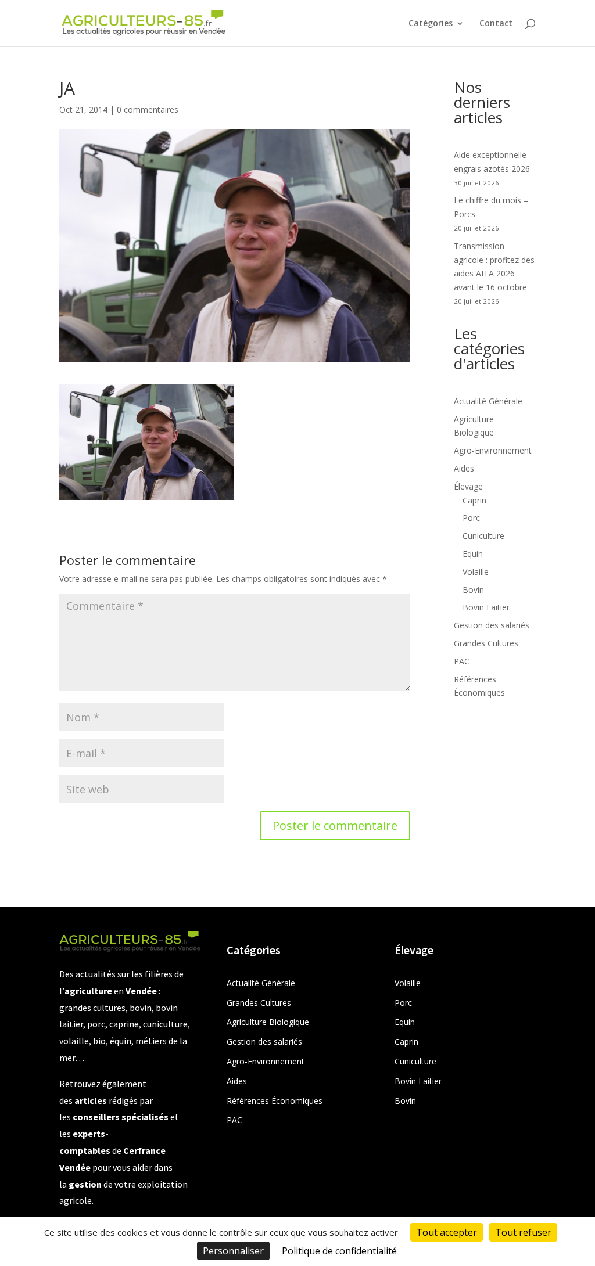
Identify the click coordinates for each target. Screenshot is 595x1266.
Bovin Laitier (486, 607)
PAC (461, 661)
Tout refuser (523, 1232)
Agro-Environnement (493, 450)
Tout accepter (446, 1232)
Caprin (474, 500)
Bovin (473, 589)
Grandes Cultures (486, 643)
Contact (495, 23)
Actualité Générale (488, 401)
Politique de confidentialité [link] (339, 1251)
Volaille (476, 571)
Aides (464, 468)
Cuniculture (483, 535)
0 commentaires (147, 109)
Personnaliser (233, 1251)
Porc (471, 517)
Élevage (468, 486)
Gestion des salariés (491, 625)
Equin (473, 553)
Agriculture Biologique (268, 1021)
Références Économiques (274, 1100)
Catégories (430, 23)
